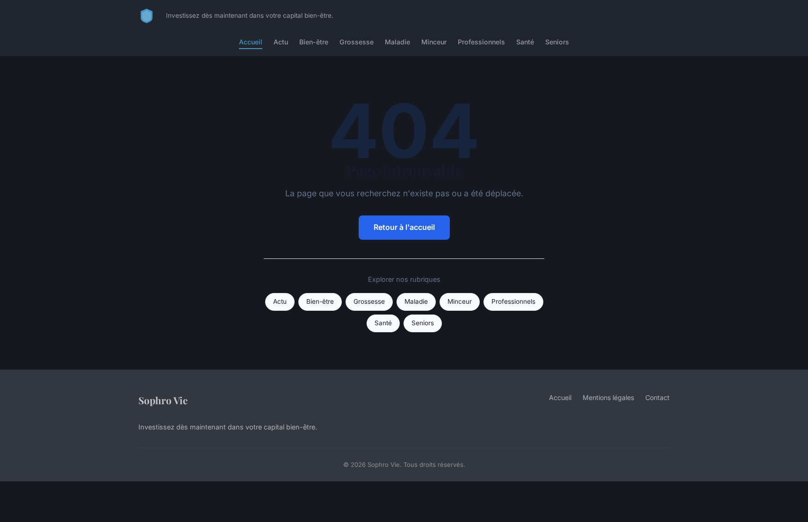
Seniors (557, 42)
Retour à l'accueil (404, 227)
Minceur (434, 42)
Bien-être (313, 42)
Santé (525, 42)
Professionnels (481, 42)
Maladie (397, 42)
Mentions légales (608, 397)
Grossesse (356, 42)
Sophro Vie (163, 400)
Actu (281, 42)
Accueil (250, 42)
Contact (657, 397)
